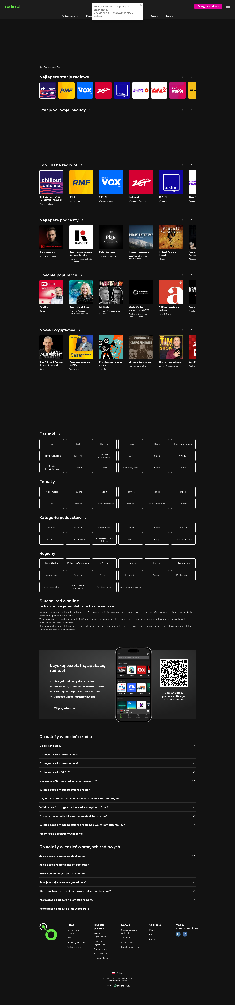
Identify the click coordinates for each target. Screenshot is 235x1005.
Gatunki (154, 16)
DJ (51, 504)
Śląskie (157, 575)
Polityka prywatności (100, 943)
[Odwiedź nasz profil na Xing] (185, 934)
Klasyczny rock (130, 468)
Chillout (183, 456)
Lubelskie (131, 563)
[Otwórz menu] (228, 6)
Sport (104, 492)
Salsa (157, 456)
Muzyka (183, 504)
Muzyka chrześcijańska (51, 468)
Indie (104, 468)
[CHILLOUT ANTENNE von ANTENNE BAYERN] (47, 90)
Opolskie (78, 575)
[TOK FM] (122, 90)
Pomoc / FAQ (127, 942)
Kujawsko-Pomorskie (78, 563)
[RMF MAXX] (177, 90)
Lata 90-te (183, 468)
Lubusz (157, 563)
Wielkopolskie (104, 587)
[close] (141, 5)
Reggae (130, 444)
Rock (77, 444)
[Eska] (159, 90)
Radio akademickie (104, 504)
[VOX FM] (85, 90)
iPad (151, 935)
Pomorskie (130, 575)
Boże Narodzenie (156, 504)
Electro (78, 456)
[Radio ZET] (103, 90)
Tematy (169, 16)
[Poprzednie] (182, 164)
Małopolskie (52, 575)
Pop (52, 444)
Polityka (131, 492)
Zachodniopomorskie (130, 587)
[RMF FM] (66, 90)
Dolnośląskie (51, 563)
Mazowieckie (183, 563)
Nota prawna (100, 949)
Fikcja (157, 539)
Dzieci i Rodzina (78, 539)
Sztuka (183, 528)
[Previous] (182, 75)
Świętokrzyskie (51, 587)
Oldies (157, 444)
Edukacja (130, 539)
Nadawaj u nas (74, 947)
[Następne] (192, 164)
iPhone (152, 930)
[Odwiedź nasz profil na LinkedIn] (178, 934)
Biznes (51, 528)
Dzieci (183, 492)
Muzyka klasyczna (52, 456)
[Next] (192, 75)
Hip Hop (104, 444)
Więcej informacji (65, 708)
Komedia (78, 504)
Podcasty (90, 16)
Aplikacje (125, 938)
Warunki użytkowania (100, 935)
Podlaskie (104, 575)
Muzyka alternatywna (104, 456)
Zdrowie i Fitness (183, 539)
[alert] (117, 11)
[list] (117, 90)
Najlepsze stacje (70, 16)
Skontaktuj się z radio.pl (129, 931)
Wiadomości (52, 492)
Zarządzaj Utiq (101, 953)
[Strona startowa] (40, 67)
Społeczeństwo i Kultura (104, 539)
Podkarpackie (183, 575)
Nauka (130, 528)
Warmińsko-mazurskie (78, 587)
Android (152, 939)
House (157, 468)
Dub (131, 456)
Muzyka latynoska (183, 444)
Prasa (70, 938)
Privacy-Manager (102, 958)
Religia (156, 492)
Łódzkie (104, 563)
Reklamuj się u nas (76, 942)
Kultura (78, 492)
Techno (78, 468)
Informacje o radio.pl (73, 931)
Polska (119, 973)
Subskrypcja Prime (130, 947)
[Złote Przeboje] (140, 90)
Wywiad (130, 504)
